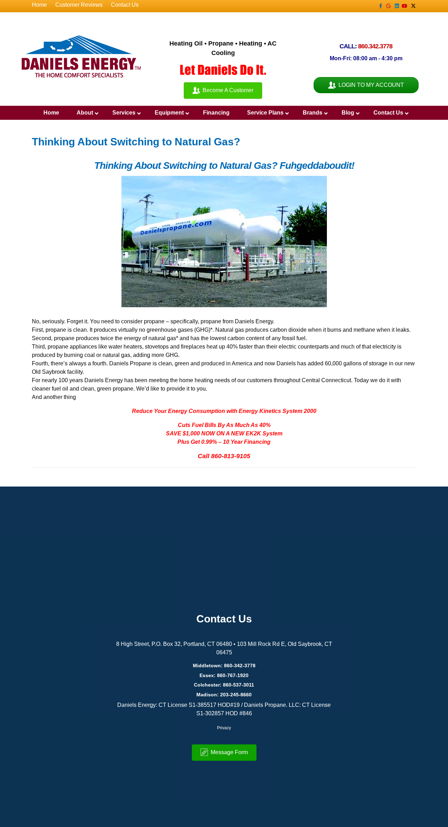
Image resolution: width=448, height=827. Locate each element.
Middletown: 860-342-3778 (224, 665)
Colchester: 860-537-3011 (224, 685)
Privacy (224, 727)
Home (39, 5)
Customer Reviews (79, 5)
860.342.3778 (375, 46)
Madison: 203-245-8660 (224, 694)
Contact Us (125, 5)
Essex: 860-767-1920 (224, 675)
